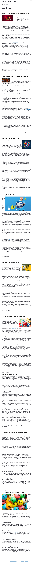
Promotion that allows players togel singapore (15, 76)
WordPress (22, 561)
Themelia (26, 561)
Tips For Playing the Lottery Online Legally (14, 316)
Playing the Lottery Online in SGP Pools (13, 492)
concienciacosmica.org (13, 561)
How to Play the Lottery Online (10, 374)
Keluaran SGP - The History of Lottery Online (14, 432)
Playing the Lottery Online (9, 195)
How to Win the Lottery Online (10, 138)
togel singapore (4, 140)
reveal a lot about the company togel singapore (15, 13)
